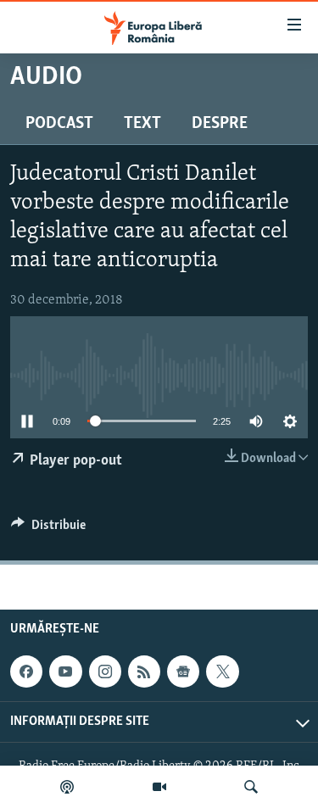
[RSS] (144, 671)
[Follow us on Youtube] (65, 671)
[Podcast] (67, 787)
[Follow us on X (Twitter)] (222, 671)
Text (142, 123)
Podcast (59, 123)
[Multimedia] (159, 787)
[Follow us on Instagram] (105, 671)
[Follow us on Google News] (183, 671)
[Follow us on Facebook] (26, 671)
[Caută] (251, 787)
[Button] (48, 529)
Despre (220, 123)
